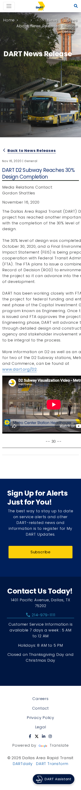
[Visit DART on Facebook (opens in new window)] (30, 736)
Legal (40, 727)
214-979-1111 (40, 615)
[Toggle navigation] (9, 6)
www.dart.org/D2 (19, 369)
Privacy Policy (40, 717)
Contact (40, 708)
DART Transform (52, 763)
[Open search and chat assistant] (76, 6)
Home (9, 20)
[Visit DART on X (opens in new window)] (36, 736)
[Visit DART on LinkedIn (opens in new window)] (43, 736)
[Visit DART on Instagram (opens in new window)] (50, 736)
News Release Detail (70, 26)
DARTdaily (23, 763)
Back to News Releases (31, 150)
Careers (40, 698)
